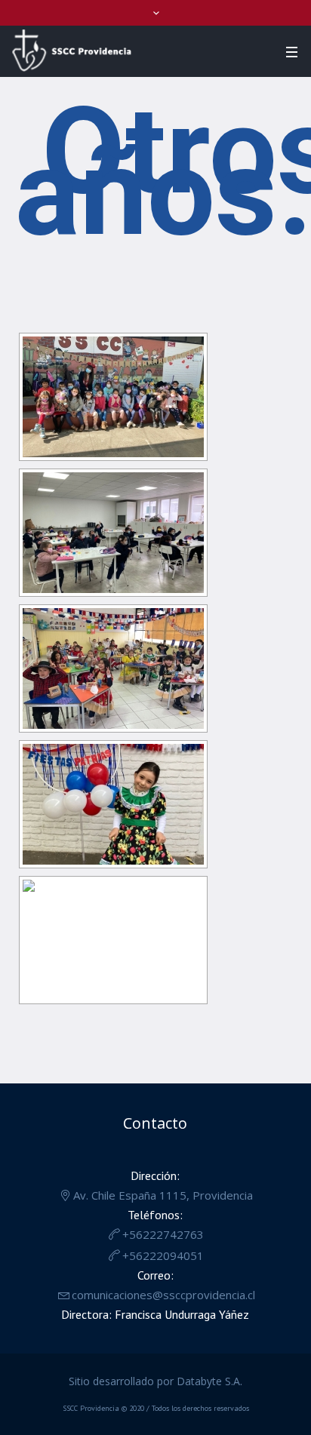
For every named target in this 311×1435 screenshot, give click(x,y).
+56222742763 (163, 1234)
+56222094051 (163, 1255)
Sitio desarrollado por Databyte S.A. (155, 1381)
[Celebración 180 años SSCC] (113, 396)
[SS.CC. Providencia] (71, 50)
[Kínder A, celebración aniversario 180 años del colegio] (113, 940)
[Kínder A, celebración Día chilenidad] (113, 804)
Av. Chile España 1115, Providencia (163, 1195)
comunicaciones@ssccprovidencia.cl (163, 1294)
